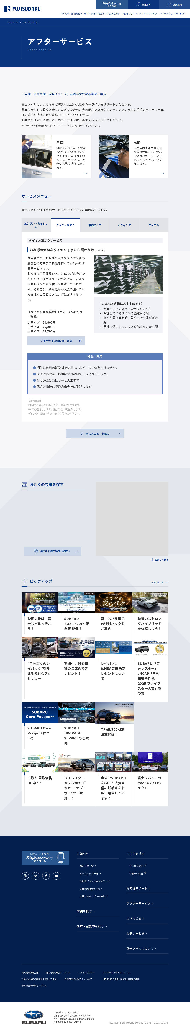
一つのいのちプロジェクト (172, 13)
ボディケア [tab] (124, 225)
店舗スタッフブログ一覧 (92, 896)
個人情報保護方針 (30, 972)
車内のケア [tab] (95, 225)
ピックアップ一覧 (89, 873)
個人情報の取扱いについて (58, 972)
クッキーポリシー (86, 972)
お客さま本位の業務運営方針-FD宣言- (39, 979)
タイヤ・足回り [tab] (65, 225)
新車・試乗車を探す (94, 13)
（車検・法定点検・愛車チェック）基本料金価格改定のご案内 (64, 94)
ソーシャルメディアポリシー (116, 972)
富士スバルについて (140, 948)
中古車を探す (136, 865)
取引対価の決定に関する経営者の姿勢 (121, 979)
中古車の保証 (136, 873)
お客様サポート (129, 13)
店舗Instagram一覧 (90, 888)
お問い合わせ (135, 933)
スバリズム (134, 918)
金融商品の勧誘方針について (78, 979)
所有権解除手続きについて (34, 985)
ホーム (10, 22)
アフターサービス (148, 13)
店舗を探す (77, 13)
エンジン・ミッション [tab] (36, 225)
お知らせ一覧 (87, 865)
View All (158, 582)
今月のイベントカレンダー (93, 881)
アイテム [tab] (154, 225)
